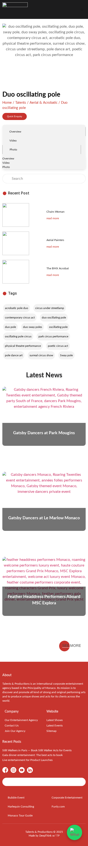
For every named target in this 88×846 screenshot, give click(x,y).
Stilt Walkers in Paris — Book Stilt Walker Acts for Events (37, 750)
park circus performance (53, 336)
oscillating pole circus (18, 336)
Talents (20, 102)
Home (7, 102)
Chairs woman (55, 211)
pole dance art (14, 355)
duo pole (10, 327)
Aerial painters (55, 240)
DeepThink (45, 835)
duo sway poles (32, 327)
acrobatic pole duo (16, 308)
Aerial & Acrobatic (43, 102)
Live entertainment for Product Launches (27, 760)
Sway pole (66, 355)
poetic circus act (58, 345)
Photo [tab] (13, 149)
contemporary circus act (20, 317)
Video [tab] (13, 140)
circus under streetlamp (49, 308)
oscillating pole (58, 327)
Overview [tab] (15, 131)
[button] (82, 9)
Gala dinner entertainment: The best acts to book (32, 755)
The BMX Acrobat (57, 268)
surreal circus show (41, 355)
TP (58, 835)
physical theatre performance (23, 345)
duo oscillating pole (54, 317)
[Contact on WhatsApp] (74, 832)
